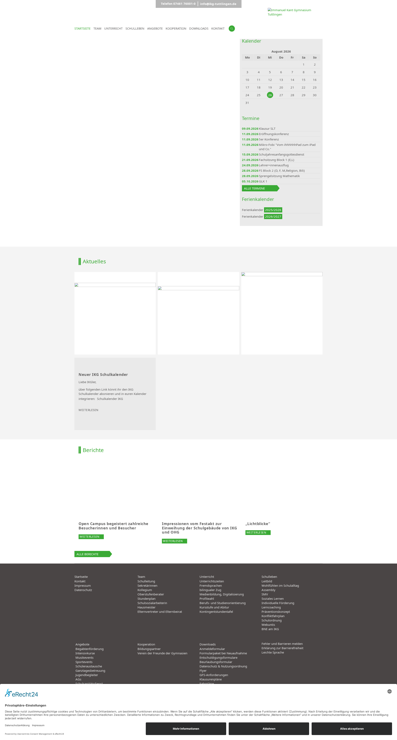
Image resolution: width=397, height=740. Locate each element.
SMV (265, 594)
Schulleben (269, 576)
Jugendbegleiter (86, 675)
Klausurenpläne (211, 679)
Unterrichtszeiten (212, 581)
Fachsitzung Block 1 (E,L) (276, 160)
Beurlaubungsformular (216, 662)
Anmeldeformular (212, 649)
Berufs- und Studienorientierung (223, 603)
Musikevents (84, 657)
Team (141, 576)
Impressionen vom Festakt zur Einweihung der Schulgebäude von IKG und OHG (199, 528)
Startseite (81, 576)
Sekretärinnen (147, 585)
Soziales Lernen (273, 598)
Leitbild (267, 581)
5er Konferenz (269, 139)
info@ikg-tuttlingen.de (218, 4)
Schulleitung (146, 581)
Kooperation (146, 644)
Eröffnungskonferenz (274, 134)
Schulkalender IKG (110, 399)
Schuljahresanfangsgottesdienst (281, 154)
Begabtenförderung (89, 649)
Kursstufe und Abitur (214, 607)
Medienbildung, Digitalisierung (222, 594)
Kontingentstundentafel (216, 611)
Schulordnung (272, 620)
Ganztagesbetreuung (90, 670)
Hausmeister (146, 607)
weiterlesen (88, 410)
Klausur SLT (267, 128)
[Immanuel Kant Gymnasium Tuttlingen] (295, 35)
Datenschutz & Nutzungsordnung (223, 666)
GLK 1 (263, 181)
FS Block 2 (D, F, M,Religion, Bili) (282, 170)
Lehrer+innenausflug (274, 165)
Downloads (208, 644)
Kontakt (79, 581)
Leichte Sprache (273, 652)
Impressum (82, 585)
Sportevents (83, 662)
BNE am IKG (270, 629)
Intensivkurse (85, 653)
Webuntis (268, 624)
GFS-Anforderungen (214, 675)
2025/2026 (273, 210)
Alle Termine (254, 188)
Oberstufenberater (151, 594)
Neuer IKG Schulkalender (103, 374)
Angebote (82, 644)
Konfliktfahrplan (273, 616)
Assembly (268, 590)
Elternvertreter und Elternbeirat (160, 611)
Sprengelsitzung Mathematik (279, 176)
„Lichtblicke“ (257, 523)
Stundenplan (146, 598)
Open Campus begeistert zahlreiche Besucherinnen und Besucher (113, 525)
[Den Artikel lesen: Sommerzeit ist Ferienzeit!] (115, 313)
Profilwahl (207, 598)
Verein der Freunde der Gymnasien (162, 653)
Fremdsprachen (211, 585)
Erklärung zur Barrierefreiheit (282, 648)
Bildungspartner (149, 649)
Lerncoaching (271, 607)
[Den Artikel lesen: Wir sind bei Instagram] (282, 313)
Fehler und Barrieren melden (282, 644)
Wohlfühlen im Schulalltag (280, 585)
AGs (78, 679)
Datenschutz (83, 590)
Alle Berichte (87, 554)
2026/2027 (273, 216)
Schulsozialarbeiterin (152, 603)
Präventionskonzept (276, 611)
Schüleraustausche (88, 666)
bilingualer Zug (210, 590)
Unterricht (207, 576)
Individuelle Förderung (278, 603)
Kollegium (145, 590)
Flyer (203, 670)
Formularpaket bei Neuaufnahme (223, 653)
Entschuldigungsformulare (218, 657)
